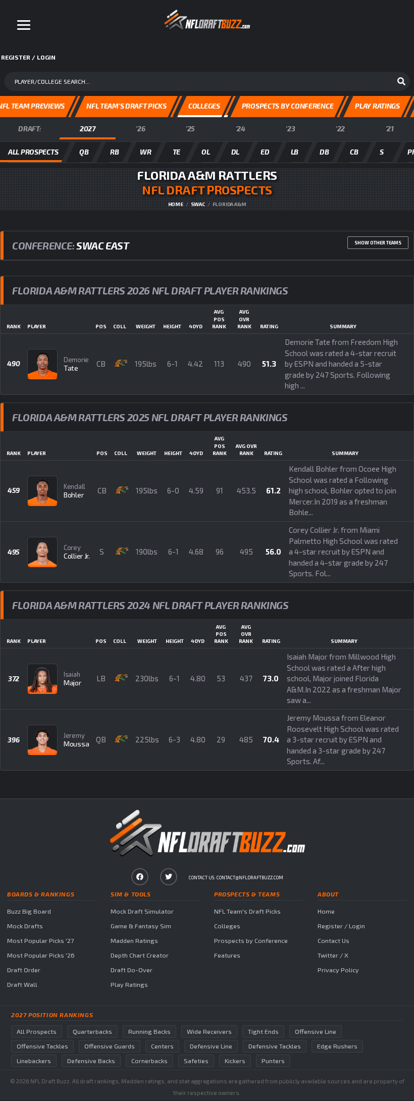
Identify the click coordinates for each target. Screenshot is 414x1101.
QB (83, 151)
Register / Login (341, 926)
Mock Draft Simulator (142, 911)
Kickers (235, 1061)
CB (354, 151)
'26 (140, 128)
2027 (87, 128)
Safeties (196, 1061)
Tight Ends (263, 1031)
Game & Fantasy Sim (141, 926)
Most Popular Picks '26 (41, 955)
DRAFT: (29, 128)
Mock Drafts (25, 926)
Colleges (227, 926)
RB (114, 151)
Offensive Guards (109, 1046)
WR (145, 151)
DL (235, 151)
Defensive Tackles (274, 1046)
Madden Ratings (134, 940)
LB (294, 151)
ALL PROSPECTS (33, 151)
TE (176, 151)
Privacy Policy (338, 970)
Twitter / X (333, 955)
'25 (190, 128)
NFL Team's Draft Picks (247, 911)
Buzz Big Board (29, 911)
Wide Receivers (209, 1031)
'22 (340, 128)
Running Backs (149, 1031)
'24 (240, 128)
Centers (162, 1046)
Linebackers (34, 1061)
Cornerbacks (149, 1061)
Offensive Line (315, 1031)
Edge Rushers (337, 1046)
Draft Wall (22, 984)
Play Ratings (129, 984)
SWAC (198, 204)
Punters (273, 1061)
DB (324, 151)
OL (205, 151)
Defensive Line (211, 1046)
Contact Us (333, 940)
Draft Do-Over (131, 970)
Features (227, 955)
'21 (390, 128)
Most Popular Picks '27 (40, 940)
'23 (290, 128)
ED (265, 151)
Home (175, 204)
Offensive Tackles (42, 1046)
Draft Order (23, 970)
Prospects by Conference (251, 940)
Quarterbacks (92, 1031)
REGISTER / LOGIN (28, 57)
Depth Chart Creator (140, 955)
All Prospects (37, 1031)
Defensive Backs (91, 1061)
